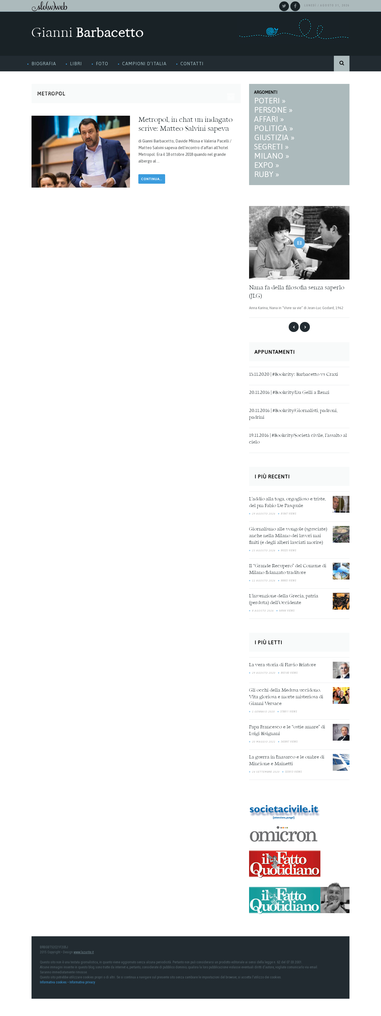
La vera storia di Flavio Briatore (282, 664)
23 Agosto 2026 (263, 550)
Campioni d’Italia (144, 63)
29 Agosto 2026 (263, 513)
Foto (102, 63)
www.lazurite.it (84, 952)
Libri (76, 63)
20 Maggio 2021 (263, 740)
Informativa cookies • (54, 982)
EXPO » (266, 165)
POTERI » (270, 100)
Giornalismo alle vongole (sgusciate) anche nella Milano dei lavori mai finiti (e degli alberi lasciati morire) (288, 535)
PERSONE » (273, 109)
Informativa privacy (82, 982)
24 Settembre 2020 (265, 771)
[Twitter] (284, 6)
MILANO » (271, 155)
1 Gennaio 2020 (263, 710)
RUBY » (266, 174)
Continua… (151, 179)
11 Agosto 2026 (263, 580)
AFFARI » (269, 119)
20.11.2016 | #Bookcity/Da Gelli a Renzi (289, 392)
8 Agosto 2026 (263, 610)
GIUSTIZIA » (274, 137)
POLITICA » (273, 128)
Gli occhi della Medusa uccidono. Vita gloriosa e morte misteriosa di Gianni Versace (286, 696)
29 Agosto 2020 (263, 672)
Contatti (192, 63)
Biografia (44, 63)
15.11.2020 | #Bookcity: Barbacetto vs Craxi (293, 374)
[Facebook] (295, 6)
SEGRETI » (271, 146)
